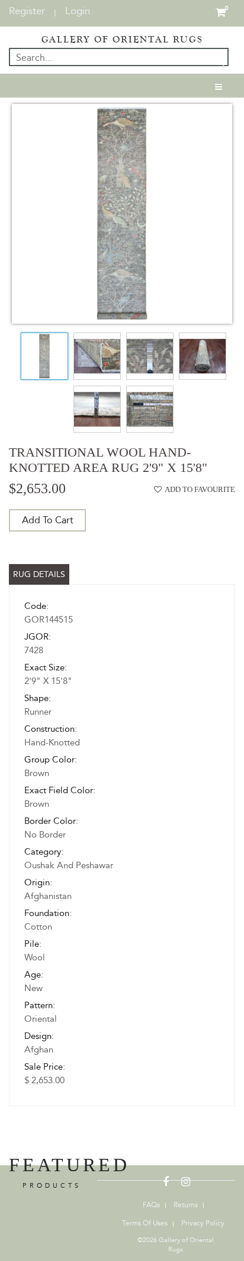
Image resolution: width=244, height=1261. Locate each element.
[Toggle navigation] (218, 85)
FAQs (151, 1205)
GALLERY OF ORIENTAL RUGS (122, 39)
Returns (186, 1205)
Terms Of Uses (145, 1223)
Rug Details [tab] (39, 574)
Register (27, 11)
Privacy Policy (202, 1223)
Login (77, 11)
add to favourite (200, 489)
